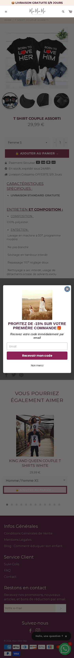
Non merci (37, 365)
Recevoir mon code (37, 355)
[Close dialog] (67, 289)
